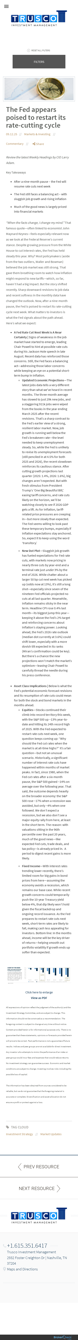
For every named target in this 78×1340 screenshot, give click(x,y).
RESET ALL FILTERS (40, 50)
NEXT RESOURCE (37, 1188)
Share (39, 144)
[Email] (38, 164)
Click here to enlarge (39, 992)
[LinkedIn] (38, 160)
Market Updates (51, 1134)
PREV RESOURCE (41, 1166)
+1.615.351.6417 (27, 1245)
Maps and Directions (22, 1269)
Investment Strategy (19, 1134)
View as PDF (39, 998)
